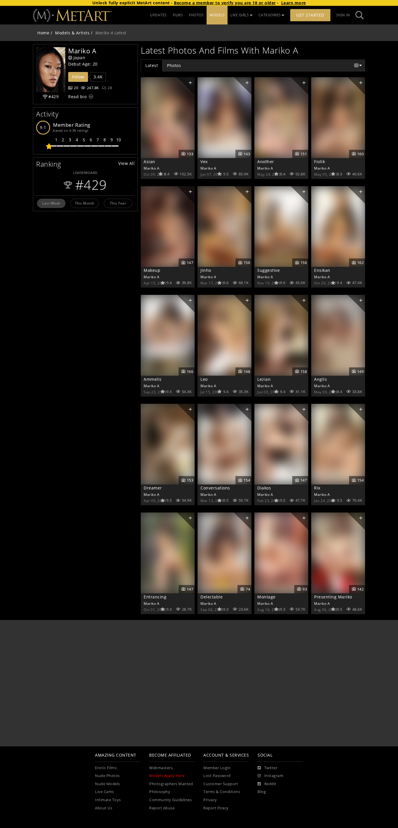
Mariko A (151, 168)
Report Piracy (216, 808)
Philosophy (159, 791)
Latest (151, 65)
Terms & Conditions (221, 791)
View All (126, 163)
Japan (79, 57)
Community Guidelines (170, 799)
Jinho (205, 270)
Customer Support (220, 783)
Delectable (211, 597)
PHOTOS (196, 15)
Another (265, 161)
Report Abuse (162, 808)
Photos (174, 65)
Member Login (216, 767)
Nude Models (107, 783)
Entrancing (155, 597)
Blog (262, 791)
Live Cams (104, 791)
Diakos (264, 488)
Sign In (343, 15)
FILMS (178, 15)
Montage (266, 597)
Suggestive (268, 270)
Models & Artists (72, 33)
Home (43, 33)
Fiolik (319, 161)
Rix (317, 488)
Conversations (215, 488)
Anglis (320, 379)
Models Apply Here (167, 775)
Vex (204, 161)
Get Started (310, 15)
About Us (103, 808)
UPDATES (158, 15)
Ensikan (322, 270)
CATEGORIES (269, 15)
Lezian (264, 379)
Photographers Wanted (171, 783)
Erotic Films (106, 767)
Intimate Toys (108, 799)
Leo (204, 379)
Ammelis (153, 379)
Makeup (152, 270)
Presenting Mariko (333, 597)
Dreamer (153, 488)
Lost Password (217, 775)
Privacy (210, 799)
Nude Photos (107, 775)
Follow (78, 77)
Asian (149, 161)
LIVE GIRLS (239, 15)
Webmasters (160, 767)
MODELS (217, 15)
